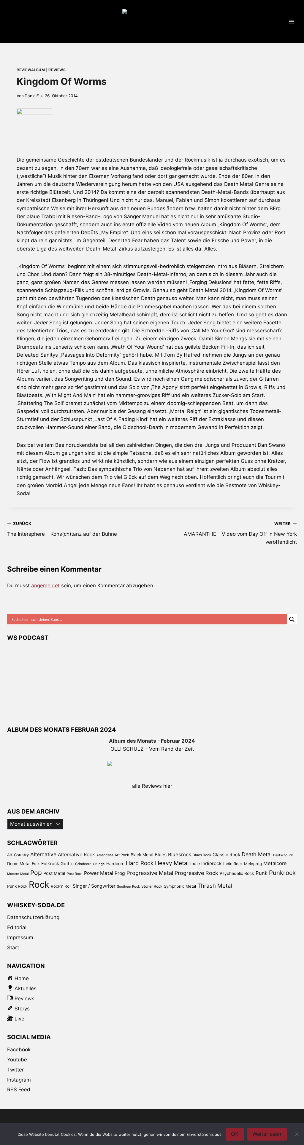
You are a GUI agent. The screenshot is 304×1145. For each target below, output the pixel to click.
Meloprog (253, 863)
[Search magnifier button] (292, 619)
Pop (36, 872)
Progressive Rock (196, 873)
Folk (36, 863)
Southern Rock (128, 886)
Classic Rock (226, 854)
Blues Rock (202, 855)
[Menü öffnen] (291, 21)
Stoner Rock (151, 886)
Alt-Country (18, 854)
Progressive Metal (149, 873)
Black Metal (142, 854)
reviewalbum (31, 70)
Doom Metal (18, 863)
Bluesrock (179, 854)
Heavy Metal (172, 863)
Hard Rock (139, 863)
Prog (120, 873)
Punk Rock (17, 886)
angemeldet (45, 586)
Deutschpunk (283, 855)
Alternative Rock (76, 854)
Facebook (19, 1049)
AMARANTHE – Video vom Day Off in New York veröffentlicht (240, 533)
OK (235, 1134)
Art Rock (122, 855)
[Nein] (297, 1134)
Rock (39, 884)
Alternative (43, 854)
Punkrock (282, 872)
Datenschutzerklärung (33, 917)
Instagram (19, 1080)
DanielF (32, 95)
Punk (261, 873)
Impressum (20, 937)
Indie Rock (233, 863)
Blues (161, 854)
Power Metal (98, 873)
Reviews (57, 70)
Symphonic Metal (180, 886)
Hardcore (115, 863)
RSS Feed (18, 1090)
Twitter (15, 1070)
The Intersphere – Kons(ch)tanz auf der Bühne (62, 529)
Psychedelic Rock (237, 873)
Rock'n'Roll (61, 886)
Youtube (17, 1060)
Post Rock (75, 874)
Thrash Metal (214, 885)
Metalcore (275, 863)
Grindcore (83, 864)
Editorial (16, 927)
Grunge (99, 864)
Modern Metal (18, 874)
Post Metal (54, 873)
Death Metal (257, 854)
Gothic (67, 863)
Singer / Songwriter (94, 886)
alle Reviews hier (152, 786)
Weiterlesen (266, 1134)
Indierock (211, 863)
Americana (104, 855)
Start (13, 948)
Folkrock (50, 863)
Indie (195, 863)
